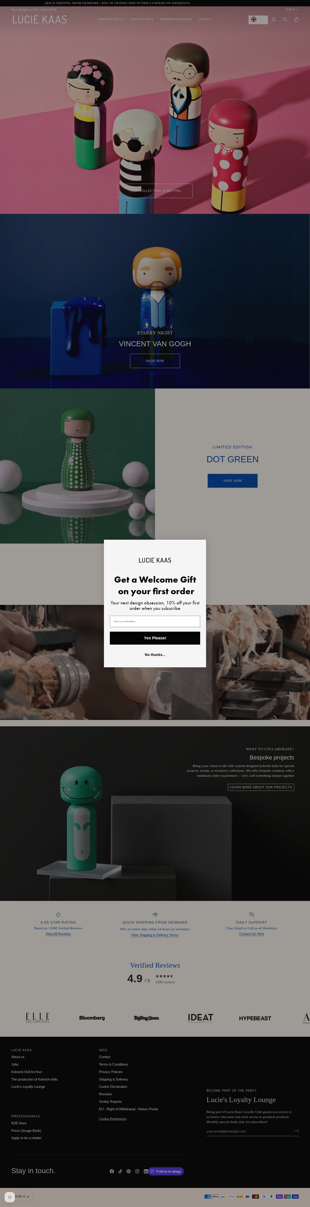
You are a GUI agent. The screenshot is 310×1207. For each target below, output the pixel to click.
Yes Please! (155, 638)
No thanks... (155, 655)
